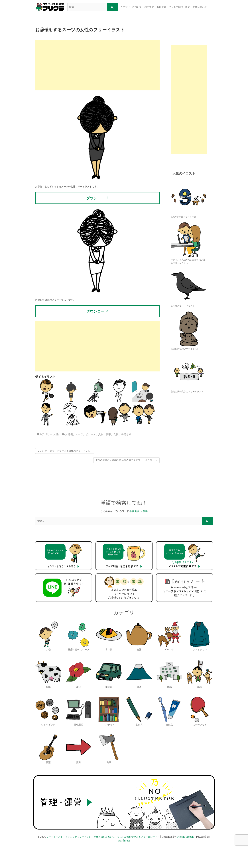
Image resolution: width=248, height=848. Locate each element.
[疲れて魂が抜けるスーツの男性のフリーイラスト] (95, 390)
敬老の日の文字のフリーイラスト (187, 391)
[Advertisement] (97, 65)
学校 (131, 511)
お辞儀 (69, 434)
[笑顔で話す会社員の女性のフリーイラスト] (143, 414)
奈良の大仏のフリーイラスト (185, 348)
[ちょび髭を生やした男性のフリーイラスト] (119, 390)
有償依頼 (161, 7)
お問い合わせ (200, 7)
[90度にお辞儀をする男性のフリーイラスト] (95, 414)
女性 (116, 434)
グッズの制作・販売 (179, 7)
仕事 (108, 434)
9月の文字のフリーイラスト (184, 216)
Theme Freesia (185, 836)
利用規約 (149, 7)
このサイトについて (131, 7)
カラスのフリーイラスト (183, 306)
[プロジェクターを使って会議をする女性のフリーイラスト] (143, 390)
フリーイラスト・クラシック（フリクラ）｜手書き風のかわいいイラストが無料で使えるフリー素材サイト (103, 836)
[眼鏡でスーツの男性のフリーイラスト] (47, 414)
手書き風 (126, 434)
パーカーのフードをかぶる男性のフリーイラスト (64, 450)
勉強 (137, 511)
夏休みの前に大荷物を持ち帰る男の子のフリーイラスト (126, 460)
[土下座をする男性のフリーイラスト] (71, 414)
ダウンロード (97, 198)
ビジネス (91, 434)
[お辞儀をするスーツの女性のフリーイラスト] (71, 390)
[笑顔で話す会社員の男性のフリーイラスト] (119, 414)
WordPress (124, 840)
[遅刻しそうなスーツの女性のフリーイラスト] (47, 390)
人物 (56, 434)
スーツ (79, 434)
